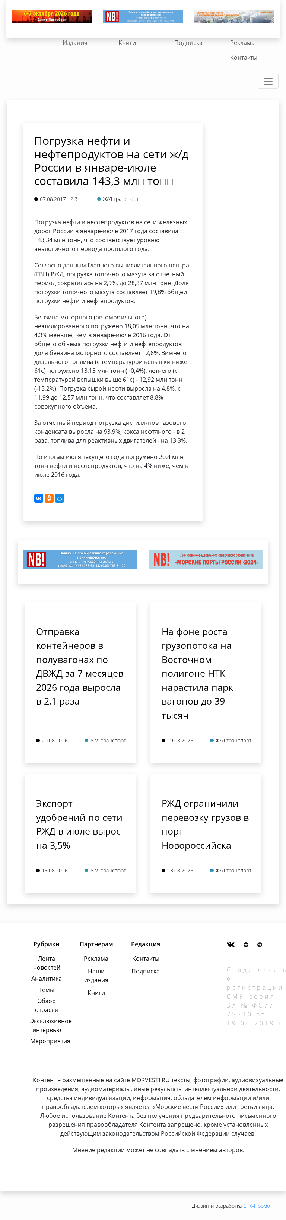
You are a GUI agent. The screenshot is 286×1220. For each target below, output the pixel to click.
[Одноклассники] (49, 498)
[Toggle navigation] (268, 81)
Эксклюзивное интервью (46, 1025)
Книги (127, 43)
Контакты (243, 57)
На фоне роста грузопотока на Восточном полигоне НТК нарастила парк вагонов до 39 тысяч (197, 673)
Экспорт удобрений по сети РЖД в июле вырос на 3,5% (79, 824)
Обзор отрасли (46, 1005)
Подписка (188, 43)
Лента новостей (46, 963)
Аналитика (46, 979)
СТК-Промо (256, 1205)
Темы (46, 990)
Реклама (242, 43)
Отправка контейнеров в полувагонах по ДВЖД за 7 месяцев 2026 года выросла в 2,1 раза (79, 666)
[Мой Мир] (59, 498)
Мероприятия (46, 1041)
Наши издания (96, 975)
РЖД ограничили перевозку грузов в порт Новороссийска (205, 824)
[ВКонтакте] (38, 498)
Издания (75, 43)
